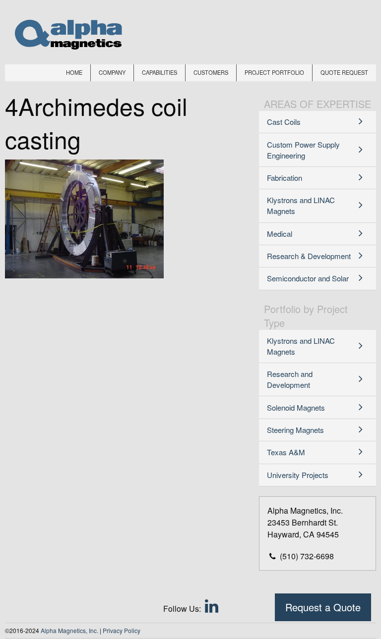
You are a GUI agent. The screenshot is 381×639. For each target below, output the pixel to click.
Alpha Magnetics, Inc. (69, 630)
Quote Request (344, 72)
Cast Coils (284, 121)
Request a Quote (323, 607)
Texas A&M (286, 452)
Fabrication (284, 177)
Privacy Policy (121, 630)
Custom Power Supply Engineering (303, 149)
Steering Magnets (295, 430)
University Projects (297, 475)
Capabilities (159, 72)
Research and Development (290, 379)
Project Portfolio (274, 72)
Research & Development (309, 256)
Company (112, 72)
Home (74, 72)
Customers (210, 72)
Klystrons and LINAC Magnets (301, 205)
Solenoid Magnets (296, 407)
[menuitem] (74, 72)
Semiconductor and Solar (308, 278)
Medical (279, 233)
